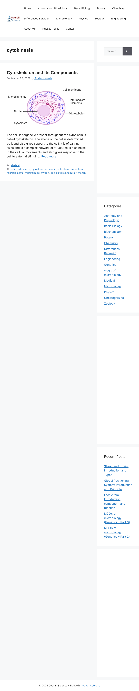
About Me (30, 28)
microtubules (32, 172)
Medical (15, 165)
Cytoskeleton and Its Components (42, 72)
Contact (70, 28)
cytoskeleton (39, 169)
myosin (45, 172)
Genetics (110, 264)
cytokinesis (23, 169)
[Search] (127, 51)
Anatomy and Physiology (52, 8)
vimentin (81, 172)
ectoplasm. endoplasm (70, 169)
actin (13, 169)
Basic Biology (82, 8)
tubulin (71, 172)
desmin (52, 169)
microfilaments (15, 172)
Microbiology (64, 18)
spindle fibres (58, 172)
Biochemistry (113, 231)
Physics (83, 18)
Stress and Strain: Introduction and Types (116, 471)
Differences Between (36, 18)
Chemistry (118, 8)
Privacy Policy (50, 28)
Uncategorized (114, 298)
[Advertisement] (118, 131)
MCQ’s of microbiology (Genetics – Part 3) (117, 518)
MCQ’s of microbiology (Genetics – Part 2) (117, 532)
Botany (101, 8)
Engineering (118, 18)
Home (27, 8)
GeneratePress (91, 685)
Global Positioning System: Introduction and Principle (118, 485)
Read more (48, 156)
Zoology (99, 18)
